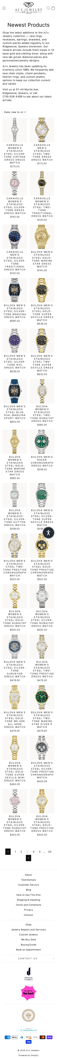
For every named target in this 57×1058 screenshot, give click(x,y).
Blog (28, 889)
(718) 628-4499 (12, 96)
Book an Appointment (28, 949)
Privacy (28, 909)
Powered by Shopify (28, 1055)
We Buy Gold (28, 939)
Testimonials (28, 879)
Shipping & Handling (28, 899)
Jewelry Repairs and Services (28, 929)
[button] (48, 533)
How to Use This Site (28, 894)
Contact (28, 915)
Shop (28, 924)
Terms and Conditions (28, 904)
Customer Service (28, 884)
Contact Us (28, 958)
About (28, 874)
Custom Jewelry (28, 934)
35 (49, 851)
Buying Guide (28, 944)
